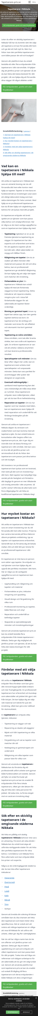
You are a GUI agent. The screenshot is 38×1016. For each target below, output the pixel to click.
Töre (6, 904)
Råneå (7, 900)
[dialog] (19, 1006)
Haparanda (9, 878)
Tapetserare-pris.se (11, 2)
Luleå (7, 891)
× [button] (36, 998)
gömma (26, 131)
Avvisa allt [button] (26, 1012)
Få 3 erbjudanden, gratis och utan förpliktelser (19, 25)
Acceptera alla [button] (12, 1012)
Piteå (7, 886)
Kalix (7, 895)
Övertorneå (10, 882)
